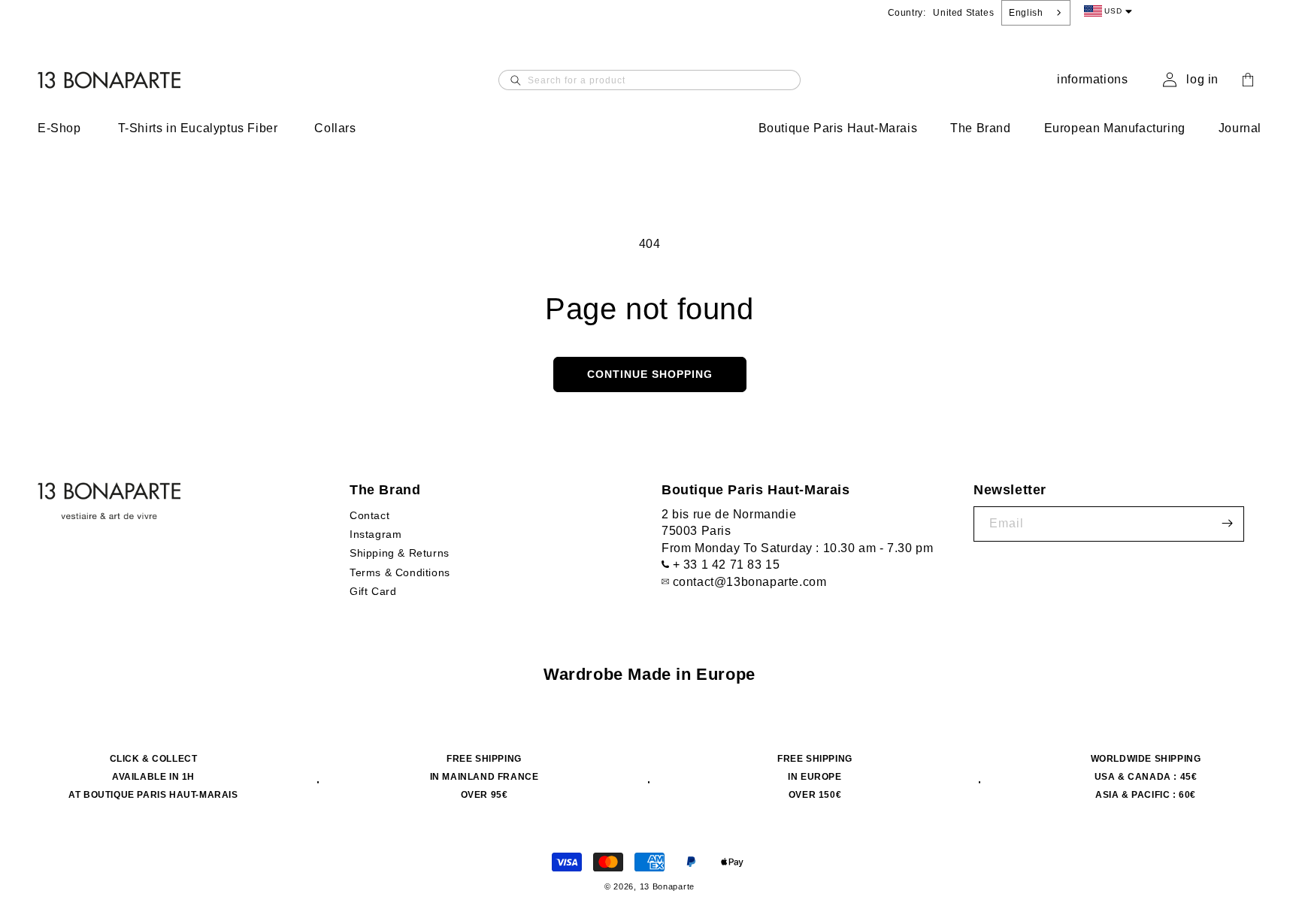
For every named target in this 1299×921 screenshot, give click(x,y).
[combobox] (1035, 13)
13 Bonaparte (667, 886)
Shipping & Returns (400, 553)
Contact (369, 515)
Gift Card (373, 590)
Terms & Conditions (400, 572)
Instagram (375, 533)
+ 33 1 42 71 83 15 (726, 563)
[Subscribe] (1226, 523)
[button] (69, 129)
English (1026, 12)
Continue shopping (650, 374)
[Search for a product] (515, 80)
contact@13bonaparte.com (750, 581)
